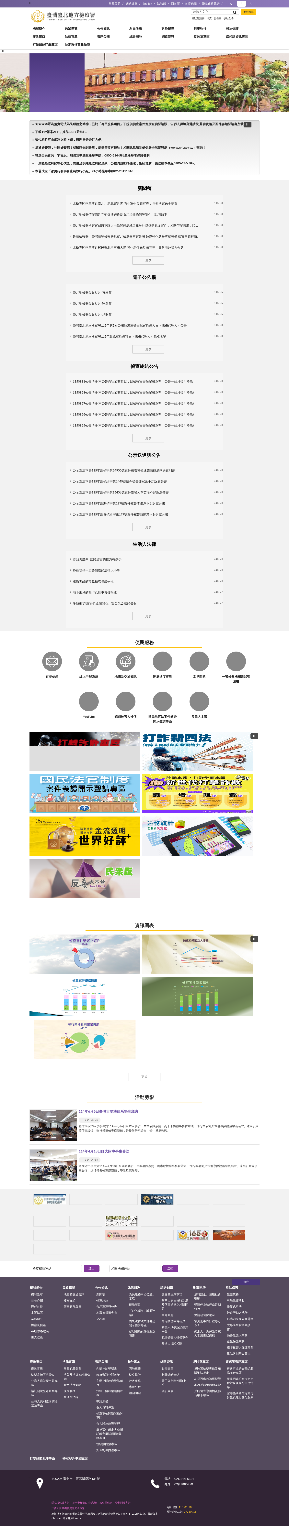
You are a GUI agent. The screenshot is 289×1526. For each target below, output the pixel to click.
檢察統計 (135, 851)
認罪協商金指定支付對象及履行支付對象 (240, 872)
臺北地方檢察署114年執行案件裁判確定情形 (158, 576)
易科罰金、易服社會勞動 (207, 773)
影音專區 (167, 845)
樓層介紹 (69, 777)
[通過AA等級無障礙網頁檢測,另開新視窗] (178, 982)
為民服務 (41, 59)
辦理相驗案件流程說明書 (142, 810)
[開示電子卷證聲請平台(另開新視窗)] (144, 707)
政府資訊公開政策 (108, 851)
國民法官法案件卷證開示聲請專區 (142, 800)
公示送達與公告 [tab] (190, 187)
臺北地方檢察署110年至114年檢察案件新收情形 (151, 576)
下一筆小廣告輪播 (255, 707)
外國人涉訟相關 (172, 820)
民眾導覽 (41, 44)
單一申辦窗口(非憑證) (84, 980)
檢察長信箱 (38, 802)
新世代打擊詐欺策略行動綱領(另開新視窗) (144, 462)
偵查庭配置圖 (72, 784)
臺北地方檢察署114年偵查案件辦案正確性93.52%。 (130, 576)
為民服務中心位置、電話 (142, 773)
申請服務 (102, 878)
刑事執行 (41, 75)
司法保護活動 (236, 777)
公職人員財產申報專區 (44, 860)
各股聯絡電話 (40, 808)
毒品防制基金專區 (238, 830)
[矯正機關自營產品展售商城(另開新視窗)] (100, 707)
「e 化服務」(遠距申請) (142, 790)
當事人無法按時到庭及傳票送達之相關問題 (175, 782)
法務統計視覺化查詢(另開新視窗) (158, 462)
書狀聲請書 (198, 18)
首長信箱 (191, 3)
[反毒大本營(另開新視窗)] (189, 727)
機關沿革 (37, 771)
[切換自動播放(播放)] (247, 171)
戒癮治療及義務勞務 (240, 796)
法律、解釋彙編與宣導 (109, 870)
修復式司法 (234, 784)
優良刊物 (69, 868)
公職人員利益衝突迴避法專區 (44, 880)
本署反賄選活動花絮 (207, 862)
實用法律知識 (72, 862)
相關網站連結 (170, 851)
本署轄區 (37, 790)
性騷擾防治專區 (106, 921)
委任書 (217, 18)
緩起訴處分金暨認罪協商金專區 (240, 847)
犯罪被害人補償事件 (175, 814)
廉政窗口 (41, 91)
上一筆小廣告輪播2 (34, 728)
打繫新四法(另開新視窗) (130, 462)
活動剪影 (144, 605)
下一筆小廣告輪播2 (255, 728)
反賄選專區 (43, 131)
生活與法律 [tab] (236, 187)
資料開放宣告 (123, 980)
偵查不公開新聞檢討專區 (109, 892)
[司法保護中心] (56, 727)
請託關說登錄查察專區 (44, 870)
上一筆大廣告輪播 (31, 417)
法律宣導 (41, 99)
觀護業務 (233, 771)
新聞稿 (100, 771)
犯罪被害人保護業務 (240, 824)
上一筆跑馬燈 (255, 169)
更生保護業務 (236, 818)
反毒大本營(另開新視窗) (165, 462)
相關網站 (135, 870)
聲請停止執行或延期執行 (207, 784)
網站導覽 (131, 3)
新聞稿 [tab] (52, 187)
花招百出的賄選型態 (207, 856)
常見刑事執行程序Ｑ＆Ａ (207, 800)
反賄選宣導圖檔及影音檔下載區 (207, 870)
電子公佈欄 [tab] (98, 187)
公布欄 (100, 796)
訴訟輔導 (41, 67)
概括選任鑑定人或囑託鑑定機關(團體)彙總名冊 (109, 911)
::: (29, 3)
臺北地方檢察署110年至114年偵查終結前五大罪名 (137, 576)
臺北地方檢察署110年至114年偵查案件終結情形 (144, 576)
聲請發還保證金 (204, 792)
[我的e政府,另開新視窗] (194, 982)
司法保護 (41, 83)
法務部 (161, 3)
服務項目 (135, 782)
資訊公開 (41, 107)
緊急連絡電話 (211, 3)
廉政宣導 (37, 845)
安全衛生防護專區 (108, 927)
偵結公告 (229, 18)
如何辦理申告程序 (173, 798)
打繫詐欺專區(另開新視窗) (123, 462)
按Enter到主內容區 (15, 3)
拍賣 (209, 18)
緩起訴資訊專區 (46, 138)
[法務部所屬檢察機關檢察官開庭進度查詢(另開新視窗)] (56, 707)
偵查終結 (102, 777)
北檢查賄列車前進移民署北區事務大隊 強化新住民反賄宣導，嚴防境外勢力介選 (91, 245)
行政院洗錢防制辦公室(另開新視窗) (151, 462)
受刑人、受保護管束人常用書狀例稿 (207, 810)
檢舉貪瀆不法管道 (43, 851)
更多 (144, 258)
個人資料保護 (105, 884)
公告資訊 (41, 52)
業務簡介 (37, 796)
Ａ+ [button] (251, 3)
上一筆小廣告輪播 (34, 707)
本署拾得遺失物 (106, 790)
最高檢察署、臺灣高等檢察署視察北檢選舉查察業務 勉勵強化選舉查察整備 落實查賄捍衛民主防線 (104, 234)
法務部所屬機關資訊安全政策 (68, 985)
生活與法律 (71, 874)
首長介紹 (37, 777)
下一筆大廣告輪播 (258, 417)
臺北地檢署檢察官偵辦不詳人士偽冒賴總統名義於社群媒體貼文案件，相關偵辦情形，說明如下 (102, 223)
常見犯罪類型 (72, 845)
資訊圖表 (144, 480)
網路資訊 (41, 122)
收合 (246, 759)
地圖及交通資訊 (74, 771)
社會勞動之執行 (237, 790)
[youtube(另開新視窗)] (204, 982)
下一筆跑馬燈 (255, 173)
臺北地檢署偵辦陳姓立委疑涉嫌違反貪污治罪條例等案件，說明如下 (83, 212)
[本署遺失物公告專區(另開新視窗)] (100, 727)
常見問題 (115, 3)
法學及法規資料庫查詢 (77, 854)
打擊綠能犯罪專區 (47, 146)
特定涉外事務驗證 (47, 154)
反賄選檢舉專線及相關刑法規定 (207, 847)
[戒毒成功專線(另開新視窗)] (233, 727)
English (147, 3)
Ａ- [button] (231, 3)
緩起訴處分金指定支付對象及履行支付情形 (240, 860)
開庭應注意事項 (172, 771)
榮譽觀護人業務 (237, 812)
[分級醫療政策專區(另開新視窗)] (233, 707)
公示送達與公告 (106, 784)
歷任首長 (37, 784)
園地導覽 (135, 845)
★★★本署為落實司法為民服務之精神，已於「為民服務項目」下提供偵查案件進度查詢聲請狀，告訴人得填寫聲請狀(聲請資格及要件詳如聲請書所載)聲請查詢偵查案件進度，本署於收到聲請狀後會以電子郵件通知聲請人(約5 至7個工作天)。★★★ (140, 170)
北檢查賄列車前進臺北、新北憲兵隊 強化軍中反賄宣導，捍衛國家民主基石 (88, 201)
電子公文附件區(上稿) (174, 860)
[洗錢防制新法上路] (144, 727)
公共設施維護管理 (108, 900)
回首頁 (175, 3)
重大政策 (37, 814)
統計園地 (41, 115)
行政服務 (135, 858)
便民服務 (144, 289)
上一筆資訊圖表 (31, 529)
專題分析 (135, 864)
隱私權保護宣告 (60, 980)
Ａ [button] (241, 3)
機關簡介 (41, 36)
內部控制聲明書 (106, 845)
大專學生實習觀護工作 (240, 804)
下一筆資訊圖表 (258, 529)
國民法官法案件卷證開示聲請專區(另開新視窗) (137, 462)
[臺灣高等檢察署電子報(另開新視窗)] (189, 707)
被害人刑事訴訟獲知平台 (175, 806)
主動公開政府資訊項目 (109, 860)
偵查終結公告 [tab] (144, 187)
